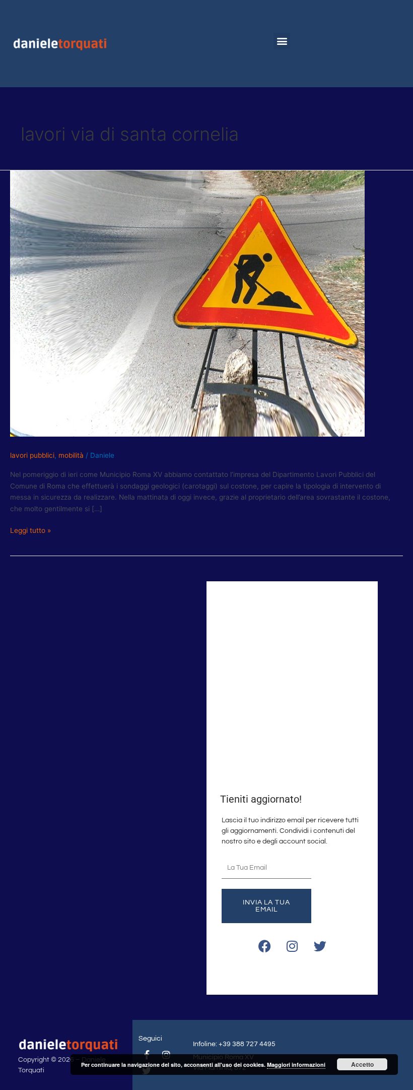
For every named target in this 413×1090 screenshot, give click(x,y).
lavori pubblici (32, 455)
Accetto (362, 1064)
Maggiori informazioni (296, 1064)
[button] (281, 41)
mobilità (71, 455)
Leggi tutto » (30, 529)
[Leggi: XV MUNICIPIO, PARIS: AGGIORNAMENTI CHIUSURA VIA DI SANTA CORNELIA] (187, 303)
